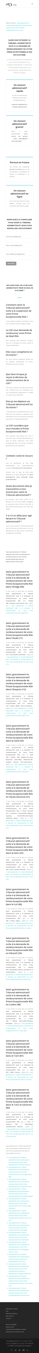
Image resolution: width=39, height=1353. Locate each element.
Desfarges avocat (12, 1309)
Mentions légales (11, 1313)
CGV (7, 1311)
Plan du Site (10, 1316)
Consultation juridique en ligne (16, 1329)
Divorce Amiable (11, 1324)
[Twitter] (19, 1350)
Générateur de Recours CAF (15, 1332)
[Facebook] (11, 1350)
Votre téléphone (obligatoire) (15, 254)
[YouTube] (23, 1350)
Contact (8, 1318)
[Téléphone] (27, 1350)
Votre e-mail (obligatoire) (14, 245)
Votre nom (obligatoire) (13, 236)
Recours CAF (10, 1327)
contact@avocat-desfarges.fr (23, 1346)
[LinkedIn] (15, 1350)
